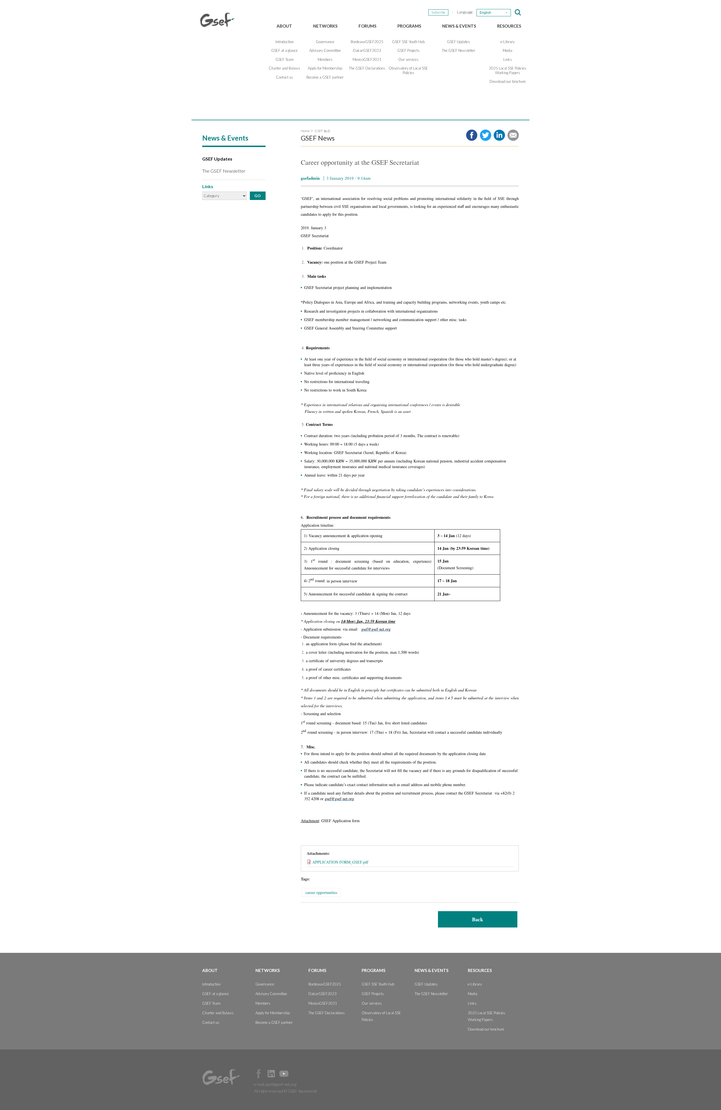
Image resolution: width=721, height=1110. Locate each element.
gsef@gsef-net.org (281, 1084)
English (485, 13)
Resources (509, 25)
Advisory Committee (325, 50)
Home (305, 131)
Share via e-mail (513, 135)
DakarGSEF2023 (367, 50)
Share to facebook (471, 135)
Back (477, 919)
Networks (325, 25)
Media (507, 50)
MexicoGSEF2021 (367, 59)
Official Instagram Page (296, 1073)
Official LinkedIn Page (271, 1073)
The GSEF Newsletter (458, 50)
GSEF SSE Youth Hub (408, 41)
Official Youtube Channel (283, 1073)
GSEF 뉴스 (322, 131)
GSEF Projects (408, 50)
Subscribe (438, 12)
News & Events (459, 25)
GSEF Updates (458, 41)
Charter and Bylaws (284, 68)
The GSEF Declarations (367, 68)
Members (325, 59)
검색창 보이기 (518, 12)
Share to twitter (485, 135)
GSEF (217, 20)
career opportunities (321, 892)
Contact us (284, 77)
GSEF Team (284, 59)
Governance (325, 41)
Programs (409, 25)
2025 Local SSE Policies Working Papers (507, 70)
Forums (367, 25)
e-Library (507, 41)
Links (507, 59)
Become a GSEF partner (325, 77)
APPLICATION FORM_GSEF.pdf (340, 861)
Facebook (258, 1073)
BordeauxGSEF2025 (367, 41)
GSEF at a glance (284, 50)
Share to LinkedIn (499, 135)
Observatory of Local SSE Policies (408, 70)
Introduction (284, 41)
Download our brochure (507, 81)
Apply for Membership (325, 68)
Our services (408, 59)
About (284, 25)
